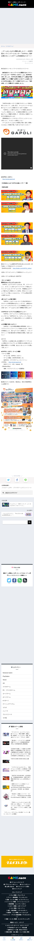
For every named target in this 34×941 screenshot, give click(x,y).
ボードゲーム (7, 697)
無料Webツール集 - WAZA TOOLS (17, 929)
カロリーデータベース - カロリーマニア (18, 925)
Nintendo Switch (7, 673)
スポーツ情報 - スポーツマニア (17, 906)
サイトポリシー (26, 884)
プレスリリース (27, 487)
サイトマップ (18, 888)
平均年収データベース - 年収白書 (17, 927)
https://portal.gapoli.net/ (8, 179)
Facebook (14, 583)
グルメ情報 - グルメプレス (17, 895)
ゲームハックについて (18, 882)
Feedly (19, 583)
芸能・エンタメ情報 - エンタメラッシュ (18, 899)
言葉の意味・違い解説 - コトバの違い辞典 (17, 932)
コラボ (5, 707)
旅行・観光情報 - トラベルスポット (17, 910)
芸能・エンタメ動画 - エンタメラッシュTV (17, 919)
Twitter (9, 583)
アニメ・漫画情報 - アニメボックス (17, 897)
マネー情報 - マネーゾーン (17, 908)
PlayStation (6, 676)
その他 (5, 718)
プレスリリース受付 (23, 886)
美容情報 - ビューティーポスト (17, 904)
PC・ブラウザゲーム (16, 487)
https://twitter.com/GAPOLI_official (22, 268)
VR (4, 683)
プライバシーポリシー (11, 884)
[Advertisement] (17, 26)
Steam (5, 679)
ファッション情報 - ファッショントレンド (17, 901)
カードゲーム (7, 693)
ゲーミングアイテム (9, 704)
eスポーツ (6, 700)
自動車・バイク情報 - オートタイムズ (17, 912)
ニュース (5, 711)
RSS (25, 583)
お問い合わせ (10, 886)
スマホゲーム (5, 487)
